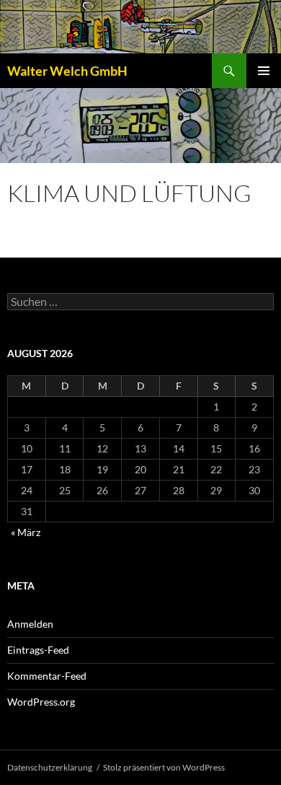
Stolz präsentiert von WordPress (164, 767)
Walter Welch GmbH (67, 71)
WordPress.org (41, 702)
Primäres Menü (263, 70)
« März (25, 532)
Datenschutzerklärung (49, 767)
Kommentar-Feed (46, 676)
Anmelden (30, 624)
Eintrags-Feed (38, 650)
